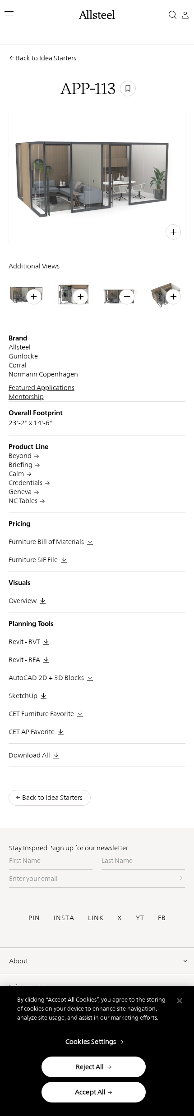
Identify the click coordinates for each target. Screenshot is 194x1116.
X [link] (164, 231)
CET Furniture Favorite (41, 713)
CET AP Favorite (32, 731)
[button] (10, 13)
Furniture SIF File (33, 559)
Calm (16, 473)
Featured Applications (41, 387)
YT (140, 917)
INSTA (64, 917)
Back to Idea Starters (46, 58)
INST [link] (140, 231)
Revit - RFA (24, 659)
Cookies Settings (90, 1041)
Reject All (90, 1067)
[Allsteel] (97, 14)
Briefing (20, 464)
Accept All (90, 1092)
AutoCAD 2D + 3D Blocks (46, 677)
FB (162, 917)
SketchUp (23, 695)
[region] (97, 1051)
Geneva (20, 491)
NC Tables (23, 500)
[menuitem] (107, 231)
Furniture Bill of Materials (46, 541)
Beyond (20, 455)
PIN (34, 917)
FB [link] (154, 231)
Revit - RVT (24, 641)
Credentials (25, 482)
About (18, 961)
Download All (29, 755)
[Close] (179, 1001)
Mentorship (26, 396)
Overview (23, 600)
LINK (96, 917)
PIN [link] (124, 231)
